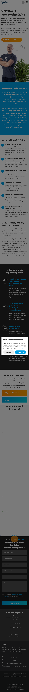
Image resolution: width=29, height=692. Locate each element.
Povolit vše (20, 352)
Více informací (21, 348)
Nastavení (8, 352)
